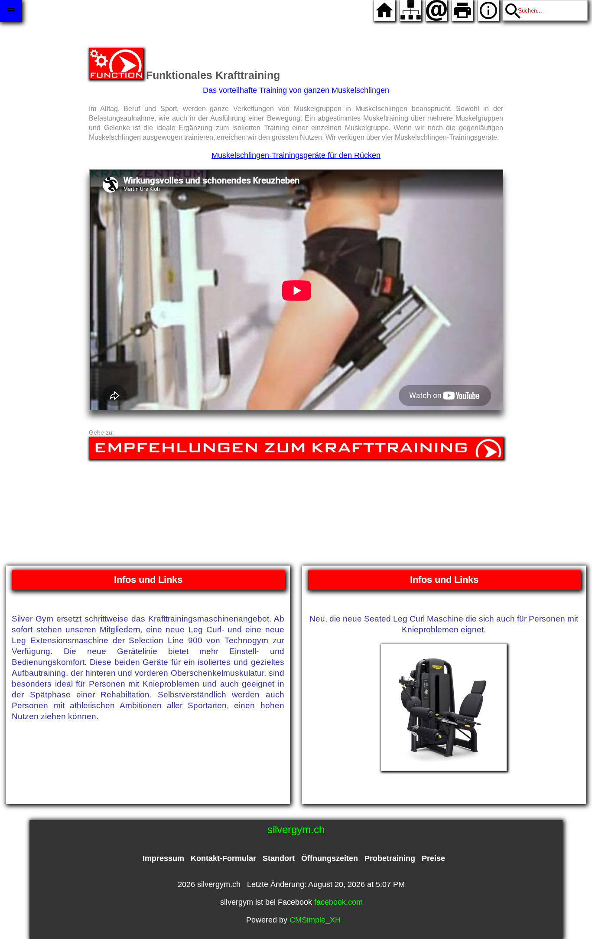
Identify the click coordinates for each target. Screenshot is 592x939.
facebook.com (338, 902)
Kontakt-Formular (223, 858)
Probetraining (389, 858)
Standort (279, 858)
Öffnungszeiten (329, 858)
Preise (433, 858)
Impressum (163, 858)
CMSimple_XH (315, 920)
